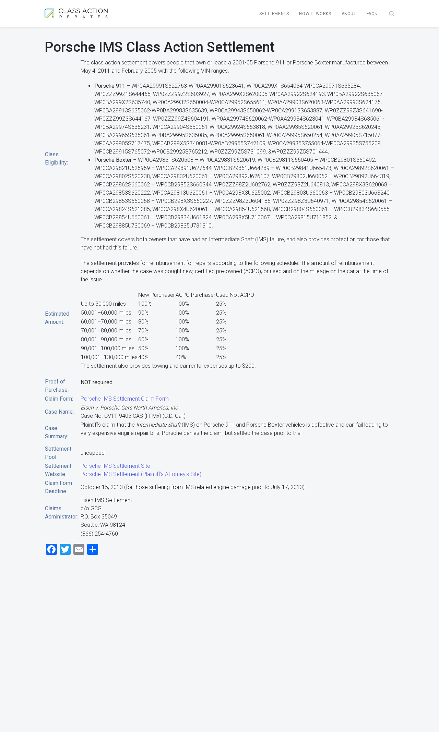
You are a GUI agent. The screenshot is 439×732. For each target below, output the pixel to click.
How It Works (315, 13)
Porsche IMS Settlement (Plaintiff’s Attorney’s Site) (141, 474)
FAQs (372, 13)
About (349, 13)
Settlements (274, 13)
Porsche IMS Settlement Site (115, 466)
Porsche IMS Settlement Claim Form (125, 398)
